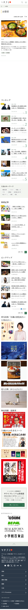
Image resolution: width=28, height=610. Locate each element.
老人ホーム (5, 194)
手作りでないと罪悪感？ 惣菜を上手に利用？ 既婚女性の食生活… (13, 43)
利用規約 (17, 603)
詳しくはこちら (14, 505)
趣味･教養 (13, 104)
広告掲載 (5, 603)
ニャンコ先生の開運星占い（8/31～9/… (18, 244)
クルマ (11, 189)
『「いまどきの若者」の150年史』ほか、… (18, 226)
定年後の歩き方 (17, 192)
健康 (3, 584)
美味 (3, 571)
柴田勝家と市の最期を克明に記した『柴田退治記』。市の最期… (18, 107)
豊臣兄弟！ (5, 189)
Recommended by (17, 309)
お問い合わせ (6, 606)
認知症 (9, 192)
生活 (2, 39)
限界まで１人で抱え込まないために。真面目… (18, 217)
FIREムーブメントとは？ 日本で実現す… (18, 235)
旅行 (3, 575)
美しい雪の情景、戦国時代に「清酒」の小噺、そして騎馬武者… (18, 152)
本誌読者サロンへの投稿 (8, 601)
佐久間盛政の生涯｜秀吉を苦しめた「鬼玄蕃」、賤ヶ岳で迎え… (18, 119)
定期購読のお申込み (19, 601)
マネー (4, 192)
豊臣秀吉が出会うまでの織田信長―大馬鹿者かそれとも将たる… (18, 140)
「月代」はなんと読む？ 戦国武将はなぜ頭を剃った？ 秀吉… (19, 174)
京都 (11, 194)
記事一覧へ (21, 252)
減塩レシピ (18, 189)
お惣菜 (7, 52)
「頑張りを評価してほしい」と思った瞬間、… (18, 207)
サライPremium (6, 592)
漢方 (16, 194)
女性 (3, 52)
